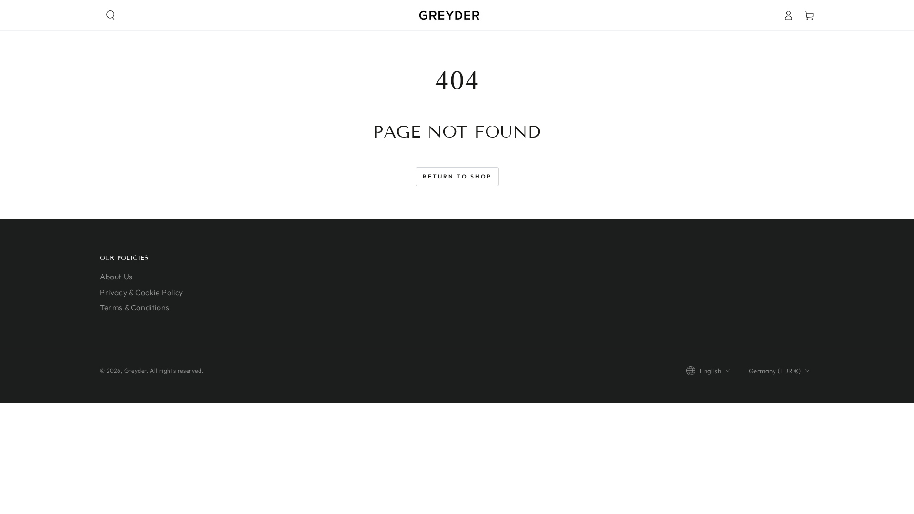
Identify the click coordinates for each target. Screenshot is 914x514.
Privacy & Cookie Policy (141, 292)
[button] (110, 15)
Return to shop (457, 176)
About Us (116, 276)
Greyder (135, 370)
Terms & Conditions (134, 307)
